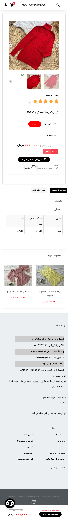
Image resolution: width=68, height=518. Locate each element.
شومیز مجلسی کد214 (18, 292)
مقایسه (28, 168)
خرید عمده (61, 447)
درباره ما (62, 441)
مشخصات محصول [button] (58, 190)
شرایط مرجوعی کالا (25, 441)
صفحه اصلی (60, 435)
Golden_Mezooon (30, 370)
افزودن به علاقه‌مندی (45, 168)
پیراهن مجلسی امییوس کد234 (50, 294)
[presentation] (57, 45)
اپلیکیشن (28, 453)
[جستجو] (59, 5)
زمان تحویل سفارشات (56, 459)
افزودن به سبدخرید (32, 159)
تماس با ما (28, 435)
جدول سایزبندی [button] (39, 190)
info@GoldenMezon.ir (44, 339)
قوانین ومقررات (26, 447)
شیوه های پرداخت (58, 453)
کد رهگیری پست (25, 459)
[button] (6, 4)
